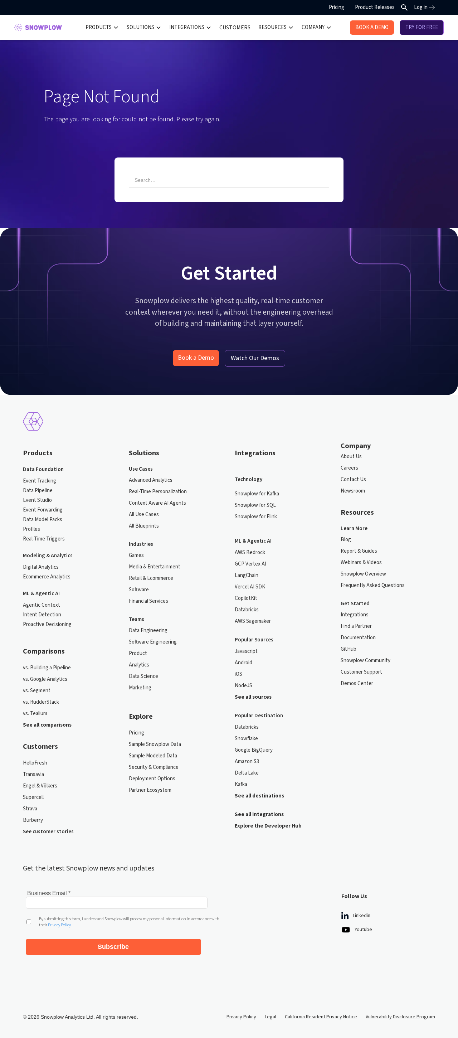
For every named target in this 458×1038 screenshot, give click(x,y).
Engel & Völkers (40, 786)
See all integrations (259, 814)
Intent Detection (42, 615)
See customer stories (48, 831)
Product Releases (375, 7)
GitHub (348, 649)
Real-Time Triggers (44, 539)
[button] (102, 27)
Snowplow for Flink (256, 516)
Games (136, 555)
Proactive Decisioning (47, 624)
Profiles (31, 529)
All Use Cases (144, 514)
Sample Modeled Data (153, 756)
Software (139, 589)
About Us (351, 456)
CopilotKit (246, 598)
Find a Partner (356, 626)
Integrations (355, 615)
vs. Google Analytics (45, 679)
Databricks (247, 609)
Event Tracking (39, 481)
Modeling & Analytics (48, 555)
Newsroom (353, 491)
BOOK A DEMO (372, 27)
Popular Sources (254, 640)
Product (138, 653)
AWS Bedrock (250, 552)
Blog (346, 539)
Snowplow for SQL (255, 505)
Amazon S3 (247, 761)
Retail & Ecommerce (151, 578)
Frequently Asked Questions (373, 585)
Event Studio (37, 500)
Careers (349, 468)
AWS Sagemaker (253, 621)
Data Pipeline (38, 490)
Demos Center (357, 683)
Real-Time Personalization (158, 491)
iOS (238, 674)
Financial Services (148, 601)
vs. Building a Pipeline (47, 667)
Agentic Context (41, 605)
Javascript (246, 651)
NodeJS (243, 685)
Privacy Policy (241, 1016)
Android (243, 662)
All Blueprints (144, 526)
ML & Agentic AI (41, 593)
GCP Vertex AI (250, 564)
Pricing (336, 7)
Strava (30, 809)
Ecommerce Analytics (46, 577)
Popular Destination (259, 715)
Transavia (33, 774)
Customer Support (361, 672)
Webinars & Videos (361, 562)
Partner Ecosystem (150, 790)
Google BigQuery (254, 750)
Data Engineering (148, 630)
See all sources (253, 697)
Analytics (139, 665)
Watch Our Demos (255, 358)
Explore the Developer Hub (268, 826)
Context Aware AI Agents (157, 503)
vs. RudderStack (41, 702)
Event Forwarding (43, 510)
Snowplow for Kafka (257, 494)
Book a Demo (196, 357)
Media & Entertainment (154, 567)
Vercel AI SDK (250, 587)
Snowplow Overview (363, 574)
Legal (270, 1016)
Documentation (358, 637)
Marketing (140, 688)
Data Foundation (43, 469)
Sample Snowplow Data (155, 744)
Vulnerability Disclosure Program (400, 1016)
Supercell (33, 797)
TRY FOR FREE (421, 27)
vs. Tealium (35, 713)
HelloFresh (35, 763)
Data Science (143, 676)
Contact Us (353, 479)
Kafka (241, 784)
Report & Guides (359, 551)
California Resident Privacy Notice (321, 1016)
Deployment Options (152, 778)
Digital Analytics (41, 567)
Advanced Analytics (150, 480)
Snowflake (246, 738)
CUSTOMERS (234, 27)
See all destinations (259, 796)
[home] (38, 27)
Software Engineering (153, 642)
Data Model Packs (42, 519)
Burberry (33, 820)
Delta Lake (247, 773)
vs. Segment (36, 690)
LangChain (246, 575)
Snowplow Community (365, 660)
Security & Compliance (154, 767)
